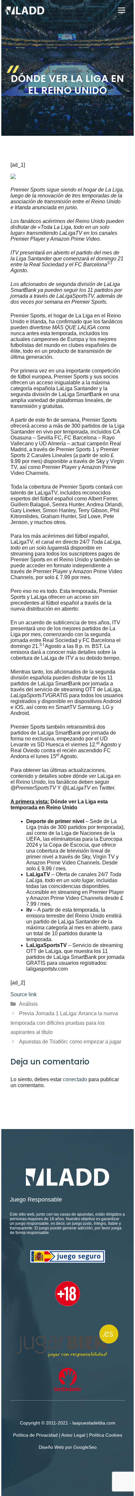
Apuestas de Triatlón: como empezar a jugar (70, 1041)
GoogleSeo (85, 1447)
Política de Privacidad (35, 1435)
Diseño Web (51, 1447)
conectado (75, 1079)
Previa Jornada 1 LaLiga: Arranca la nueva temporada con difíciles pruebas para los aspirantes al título (64, 1023)
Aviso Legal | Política (83, 1435)
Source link (23, 994)
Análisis (28, 1004)
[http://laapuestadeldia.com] (25, 10)
